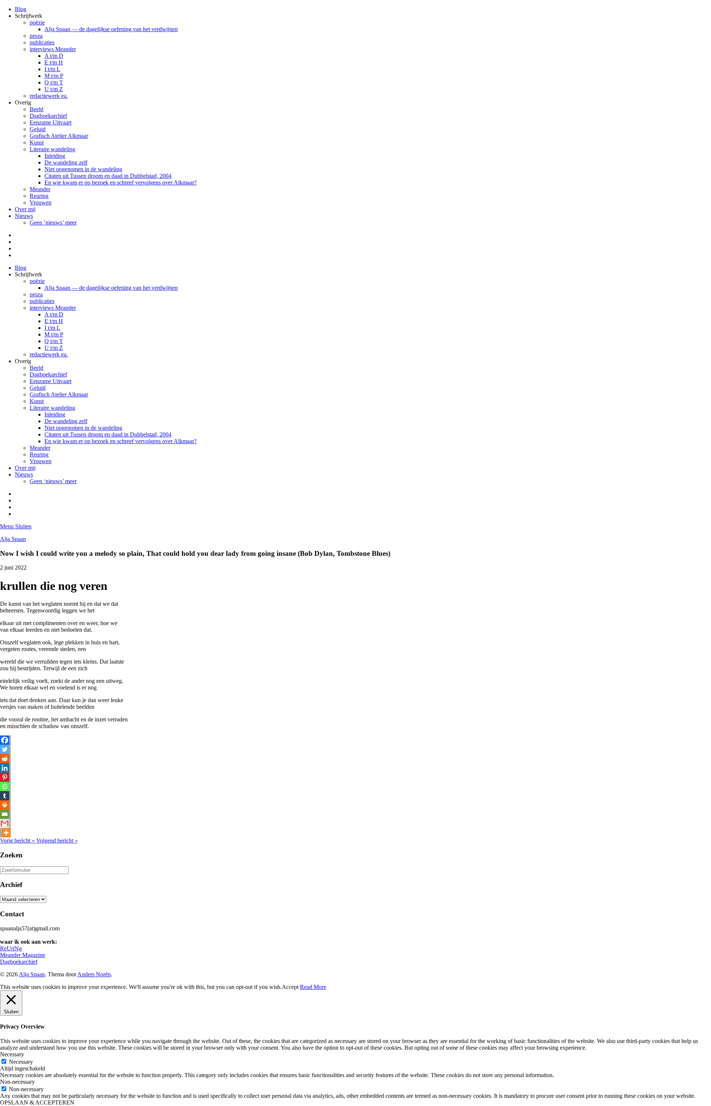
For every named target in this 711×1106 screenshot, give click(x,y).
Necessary (21, 1062)
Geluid (38, 129)
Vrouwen (40, 202)
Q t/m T (53, 82)
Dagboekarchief (48, 116)
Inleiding (54, 156)
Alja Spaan (13, 539)
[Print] (4, 805)
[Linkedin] (4, 768)
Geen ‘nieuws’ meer (53, 222)
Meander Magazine (22, 955)
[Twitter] (4, 749)
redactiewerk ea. (49, 96)
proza (36, 36)
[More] (6, 832)
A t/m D (53, 56)
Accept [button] (290, 987)
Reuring (39, 196)
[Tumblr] (4, 795)
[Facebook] (4, 740)
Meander (40, 189)
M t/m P (53, 76)
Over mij (25, 209)
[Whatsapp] (4, 786)
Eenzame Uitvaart (50, 122)
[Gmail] (4, 823)
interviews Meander (53, 49)
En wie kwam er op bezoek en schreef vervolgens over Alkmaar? (120, 182)
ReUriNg (11, 948)
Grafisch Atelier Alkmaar (59, 136)
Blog (20, 9)
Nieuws (24, 216)
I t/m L (52, 69)
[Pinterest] (4, 777)
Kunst (37, 142)
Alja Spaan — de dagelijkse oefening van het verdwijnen (111, 29)
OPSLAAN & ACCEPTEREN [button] (37, 1102)
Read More (313, 987)
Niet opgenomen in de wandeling (83, 169)
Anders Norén (94, 974)
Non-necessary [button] (17, 1082)
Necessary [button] (12, 1054)
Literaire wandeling (52, 149)
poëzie (37, 22)
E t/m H (53, 62)
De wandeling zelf (65, 162)
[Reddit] (4, 758)
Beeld (36, 109)
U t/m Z (53, 89)
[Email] (4, 814)
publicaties (42, 42)
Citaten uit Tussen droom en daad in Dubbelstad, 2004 (107, 176)
